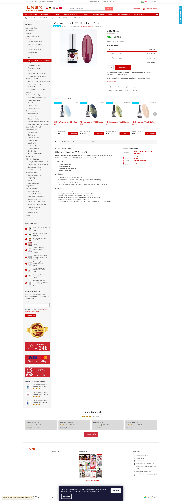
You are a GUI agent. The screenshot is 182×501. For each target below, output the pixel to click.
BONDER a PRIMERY (34, 146)
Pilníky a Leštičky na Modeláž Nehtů (38, 162)
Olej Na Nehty (32, 151)
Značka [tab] (83, 142)
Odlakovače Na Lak (33, 148)
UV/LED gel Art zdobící (34, 66)
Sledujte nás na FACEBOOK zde (145, 464)
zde (98, 492)
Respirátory (31, 178)
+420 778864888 (140, 458)
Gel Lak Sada (32, 63)
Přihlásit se (31, 315)
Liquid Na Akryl (32, 143)
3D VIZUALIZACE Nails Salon (36, 199)
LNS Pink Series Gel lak (35, 44)
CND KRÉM (31, 87)
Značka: (98, 26)
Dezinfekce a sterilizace (35, 175)
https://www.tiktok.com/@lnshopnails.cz (146, 475)
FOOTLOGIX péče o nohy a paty (37, 98)
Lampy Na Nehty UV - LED (34, 127)
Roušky (30, 181)
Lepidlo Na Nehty (33, 140)
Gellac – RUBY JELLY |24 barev (37, 74)
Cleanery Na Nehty (33, 138)
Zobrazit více (91, 434)
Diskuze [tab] (75, 142)
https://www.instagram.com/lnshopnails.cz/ (146, 467)
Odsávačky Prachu (33, 119)
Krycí (135, 164)
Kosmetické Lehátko (34, 207)
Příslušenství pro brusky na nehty (38, 124)
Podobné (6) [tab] (65, 142)
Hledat (109, 8)
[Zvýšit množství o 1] (114, 66)
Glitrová (136, 161)
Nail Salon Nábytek (31, 189)
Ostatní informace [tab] (94, 142)
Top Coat (31, 58)
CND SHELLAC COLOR (35, 84)
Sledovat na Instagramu (92, 480)
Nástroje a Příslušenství (33, 159)
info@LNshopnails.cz (142, 455)
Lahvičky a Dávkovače (34, 170)
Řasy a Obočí (30, 186)
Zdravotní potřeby (31, 172)
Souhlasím (115, 491)
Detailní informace (112, 82)
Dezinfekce (31, 135)
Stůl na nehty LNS (33, 191)
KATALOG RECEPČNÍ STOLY (36, 202)
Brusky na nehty (31, 111)
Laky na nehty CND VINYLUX (36, 90)
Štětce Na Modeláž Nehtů (34, 154)
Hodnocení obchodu (91, 412)
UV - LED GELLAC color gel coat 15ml (39, 60)
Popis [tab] (57, 142)
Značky (28, 218)
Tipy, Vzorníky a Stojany (35, 167)
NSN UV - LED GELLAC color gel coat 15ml (142, 153)
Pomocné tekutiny (31, 130)
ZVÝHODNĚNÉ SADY (32, 28)
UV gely (28, 92)
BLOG (28, 215)
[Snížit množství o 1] (114, 69)
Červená (136, 158)
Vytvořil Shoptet (152, 497)
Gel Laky (28, 39)
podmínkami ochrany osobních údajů (37, 310)
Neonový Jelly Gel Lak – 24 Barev (37, 76)
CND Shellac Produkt (32, 79)
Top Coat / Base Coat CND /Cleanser (39, 82)
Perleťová (142, 161)
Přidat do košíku (124, 67)
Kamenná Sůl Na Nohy (34, 100)
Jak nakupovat (94, 2)
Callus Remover (32, 103)
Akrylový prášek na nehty (33, 36)
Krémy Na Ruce (32, 132)
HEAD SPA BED (32, 210)
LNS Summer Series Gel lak (36, 47)
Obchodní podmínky (108, 2)
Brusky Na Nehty (33, 116)
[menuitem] (31, 14)
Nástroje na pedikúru (34, 108)
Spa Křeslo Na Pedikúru (35, 194)
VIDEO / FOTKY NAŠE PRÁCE (36, 197)
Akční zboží (29, 34)
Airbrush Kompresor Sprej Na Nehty (38, 122)
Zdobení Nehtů (30, 156)
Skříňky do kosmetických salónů (37, 205)
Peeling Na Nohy (33, 106)
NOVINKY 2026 (30, 31)
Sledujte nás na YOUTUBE (143, 471)
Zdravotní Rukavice (34, 183)
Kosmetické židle (33, 213)
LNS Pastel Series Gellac (35, 42)
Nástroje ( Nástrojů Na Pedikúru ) (38, 164)
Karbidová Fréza (33, 114)
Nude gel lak (31, 71)
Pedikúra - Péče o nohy (33, 95)
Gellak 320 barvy (32, 52)
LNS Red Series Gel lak (34, 50)
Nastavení (66, 496)
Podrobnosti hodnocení (86, 26)
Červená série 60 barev (35, 68)
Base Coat (31, 55)
